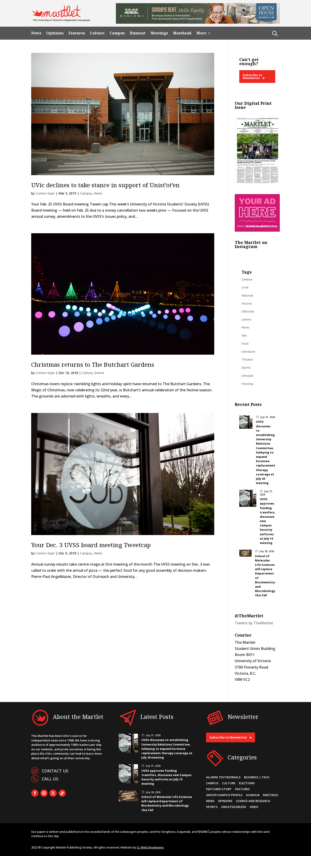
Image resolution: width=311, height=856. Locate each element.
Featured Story (219, 789)
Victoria (247, 303)
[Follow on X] (53, 793)
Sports (246, 367)
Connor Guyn (45, 193)
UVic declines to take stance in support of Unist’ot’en (105, 185)
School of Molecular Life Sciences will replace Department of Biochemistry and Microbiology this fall (166, 803)
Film (244, 335)
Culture (97, 33)
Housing (247, 384)
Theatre (247, 359)
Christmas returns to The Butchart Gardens (92, 364)
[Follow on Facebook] (34, 793)
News (36, 33)
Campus (117, 33)
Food (245, 343)
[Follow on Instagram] (44, 793)
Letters (247, 319)
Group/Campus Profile (224, 795)
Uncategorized (233, 807)
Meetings (159, 33)
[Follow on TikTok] (62, 793)
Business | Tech (256, 777)
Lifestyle (247, 376)
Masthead (182, 33)
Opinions (55, 33)
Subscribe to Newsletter (252, 76)
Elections (247, 783)
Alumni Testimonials (223, 777)
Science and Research (253, 801)
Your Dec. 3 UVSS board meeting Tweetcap (91, 545)
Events (99, 373)
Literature (248, 351)
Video (254, 807)
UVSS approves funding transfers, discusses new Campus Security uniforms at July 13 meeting (166, 777)
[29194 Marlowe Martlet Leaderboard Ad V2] (198, 22)
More (201, 33)
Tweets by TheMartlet (254, 622)
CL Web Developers (150, 847)
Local (245, 287)
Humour (138, 33)
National (247, 295)
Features (77, 33)
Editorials (248, 311)
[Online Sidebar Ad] (257, 230)
